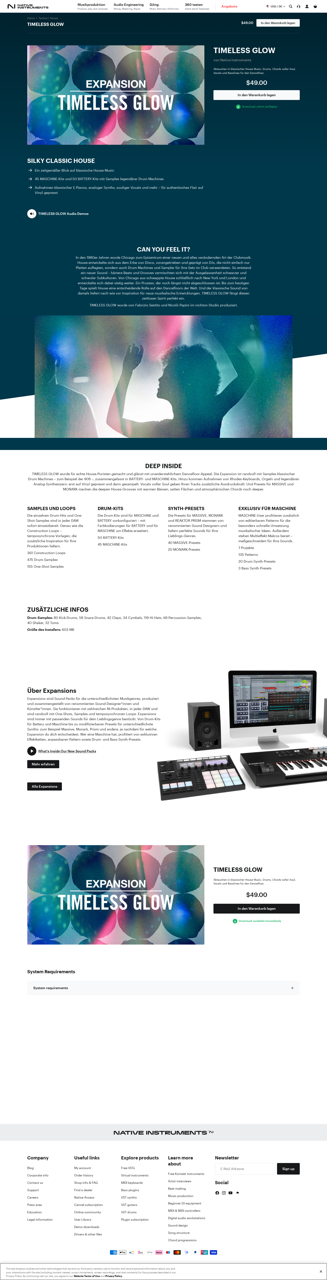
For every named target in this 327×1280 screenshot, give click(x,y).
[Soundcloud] (237, 1193)
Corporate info (37, 1175)
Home (31, 18)
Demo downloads (86, 1226)
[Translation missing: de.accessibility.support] (298, 6)
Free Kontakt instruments (186, 1173)
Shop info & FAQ (86, 1182)
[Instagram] (224, 1193)
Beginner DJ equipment (184, 1203)
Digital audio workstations (186, 1218)
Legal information (40, 1219)
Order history (83, 1175)
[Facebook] (217, 1193)
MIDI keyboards (132, 1182)
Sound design (178, 1225)
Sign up (288, 1168)
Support (33, 1190)
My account (82, 1167)
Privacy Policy (113, 1276)
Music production (180, 1195)
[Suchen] (291, 6)
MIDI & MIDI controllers (184, 1210)
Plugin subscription (135, 1219)
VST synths (129, 1197)
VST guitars (129, 1204)
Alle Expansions (44, 786)
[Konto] (307, 6)
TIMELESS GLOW (45, 24)
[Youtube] (230, 1193)
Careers (32, 1197)
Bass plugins (130, 1190)
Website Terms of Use (87, 1276)
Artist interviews (179, 1181)
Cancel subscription (88, 1204)
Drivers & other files (88, 1234)
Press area (34, 1204)
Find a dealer (83, 1190)
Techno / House (48, 18)
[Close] (321, 1271)
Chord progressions (182, 1240)
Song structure (179, 1232)
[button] (58, 213)
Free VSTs (128, 1167)
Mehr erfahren (43, 764)
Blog (30, 1167)
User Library (82, 1219)
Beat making (177, 1188)
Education (34, 1212)
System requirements (50, 988)
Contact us (35, 1182)
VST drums (129, 1212)
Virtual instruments (135, 1175)
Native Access (84, 1197)
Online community (87, 1212)
